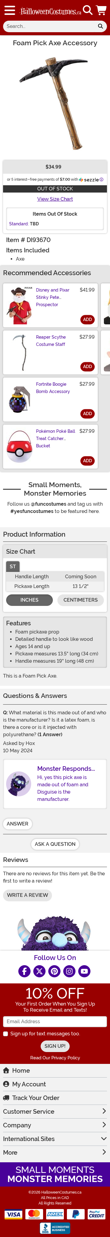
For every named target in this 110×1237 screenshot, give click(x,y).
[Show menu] (10, 10)
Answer (17, 824)
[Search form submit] (100, 26)
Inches (29, 600)
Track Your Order (35, 1098)
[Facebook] (24, 971)
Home (21, 1070)
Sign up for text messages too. (45, 1034)
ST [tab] (13, 566)
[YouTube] (84, 971)
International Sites (29, 1139)
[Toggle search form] (87, 10)
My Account (29, 1084)
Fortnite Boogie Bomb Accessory (53, 388)
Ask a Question (55, 844)
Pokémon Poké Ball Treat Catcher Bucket (55, 438)
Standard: (19, 223)
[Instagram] (69, 971)
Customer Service (28, 1111)
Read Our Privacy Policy (55, 1058)
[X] (39, 971)
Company (17, 1125)
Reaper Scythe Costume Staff (51, 341)
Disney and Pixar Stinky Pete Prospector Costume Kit (52, 301)
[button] (101, 10)
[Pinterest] (54, 971)
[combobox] (48, 26)
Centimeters (81, 600)
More (10, 1152)
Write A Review (27, 895)
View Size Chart (55, 199)
